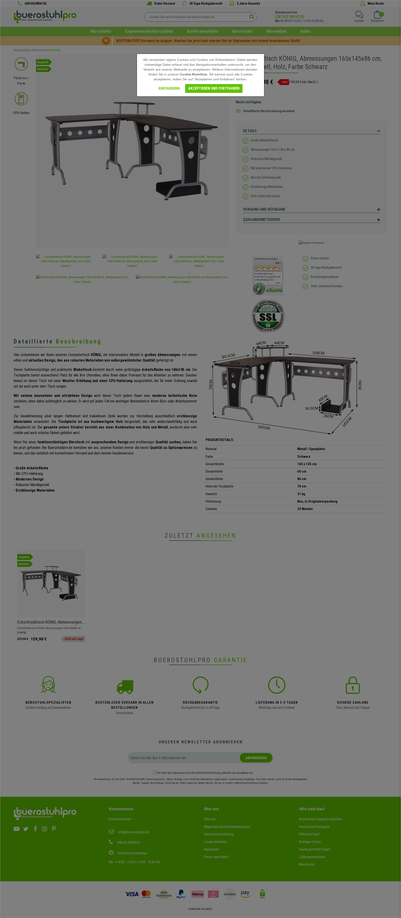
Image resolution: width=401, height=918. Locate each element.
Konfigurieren (169, 88)
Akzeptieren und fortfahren (213, 88)
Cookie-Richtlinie (193, 74)
